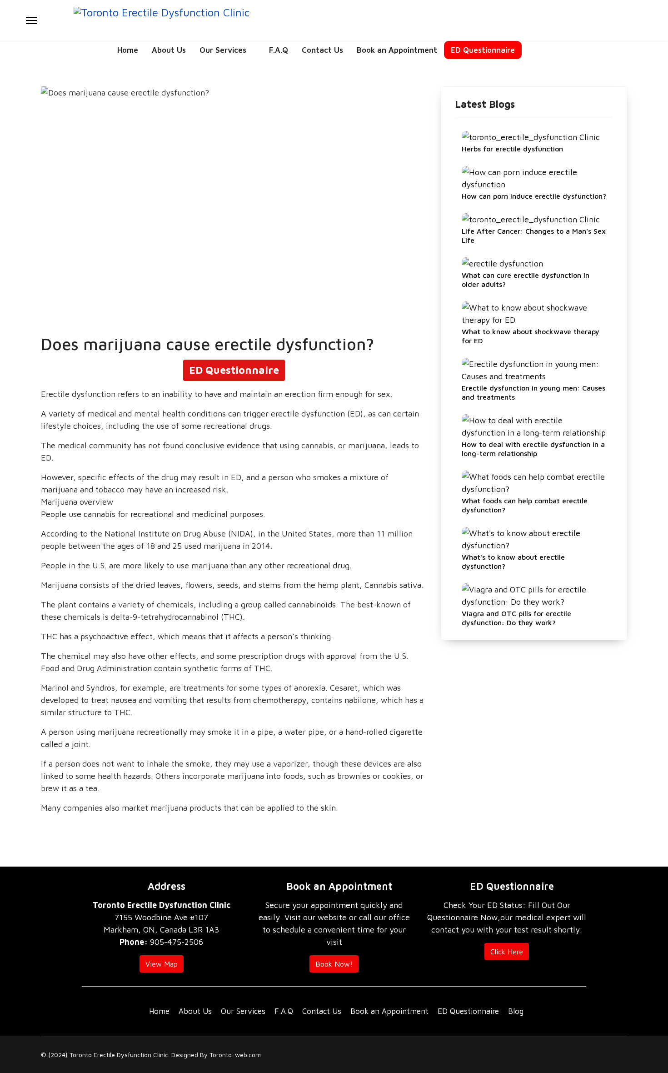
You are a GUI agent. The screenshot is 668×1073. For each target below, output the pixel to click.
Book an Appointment (397, 50)
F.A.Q (278, 50)
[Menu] (31, 20)
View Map (161, 964)
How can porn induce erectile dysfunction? (534, 196)
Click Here (506, 952)
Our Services (222, 50)
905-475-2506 (161, 942)
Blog (515, 1011)
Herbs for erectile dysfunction (512, 149)
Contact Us (322, 50)
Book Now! (334, 964)
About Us (169, 50)
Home (127, 50)
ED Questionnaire (483, 50)
